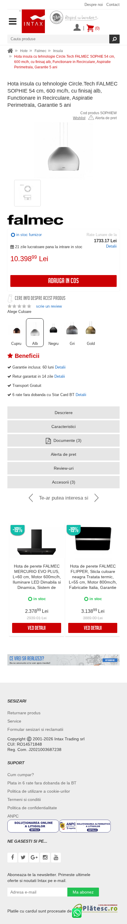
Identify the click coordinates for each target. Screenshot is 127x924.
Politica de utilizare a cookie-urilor (38, 791)
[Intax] (32, 21)
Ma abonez (83, 892)
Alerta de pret (106, 118)
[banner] (63, 659)
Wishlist (79, 118)
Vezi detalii (36, 629)
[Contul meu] (77, 28)
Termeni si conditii (24, 799)
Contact (113, 4)
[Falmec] (35, 220)
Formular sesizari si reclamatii (35, 729)
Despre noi (93, 4)
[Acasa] (10, 51)
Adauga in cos (63, 281)
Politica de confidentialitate (32, 807)
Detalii (111, 246)
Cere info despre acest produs (40, 299)
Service (14, 721)
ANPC (13, 816)
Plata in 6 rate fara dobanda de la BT (41, 783)
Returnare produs (23, 712)
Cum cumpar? (20, 774)
